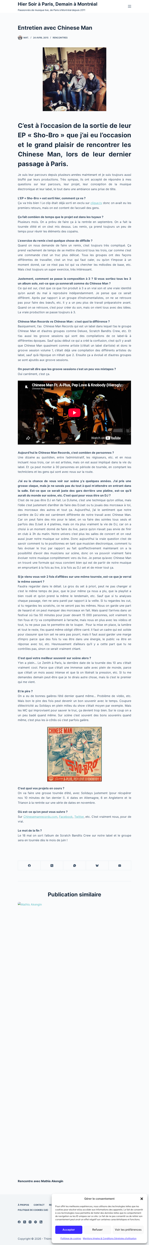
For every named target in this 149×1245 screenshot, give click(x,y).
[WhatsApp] (74, 865)
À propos (23, 1204)
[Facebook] (29, 865)
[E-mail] (119, 865)
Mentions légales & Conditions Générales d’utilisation (109, 1238)
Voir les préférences (128, 1229)
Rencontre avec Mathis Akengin (40, 1181)
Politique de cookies (71, 1238)
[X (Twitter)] (52, 865)
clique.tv (96, 203)
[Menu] (129, 6)
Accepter (69, 1229)
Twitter (79, 816)
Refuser (97, 1229)
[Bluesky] (97, 865)
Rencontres (60, 37)
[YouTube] (30, 1222)
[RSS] (41, 1222)
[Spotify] (35, 1222)
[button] (142, 1199)
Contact (39, 1204)
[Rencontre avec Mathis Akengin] (45, 1038)
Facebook (66, 816)
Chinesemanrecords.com (40, 816)
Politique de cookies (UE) (33, 1210)
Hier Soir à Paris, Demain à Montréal (57, 4)
